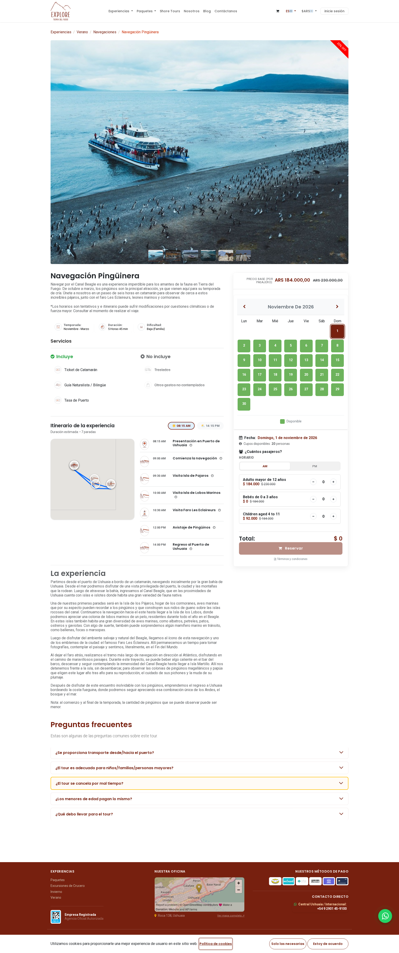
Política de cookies (216, 943)
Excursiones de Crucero (68, 886)
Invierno (56, 892)
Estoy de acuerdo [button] (328, 943)
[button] (309, 11)
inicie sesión (334, 11)
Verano (82, 32)
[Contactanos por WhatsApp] (385, 916)
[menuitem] (121, 11)
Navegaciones (104, 32)
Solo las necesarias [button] (287, 943)
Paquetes (58, 880)
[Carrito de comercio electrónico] (277, 11)
